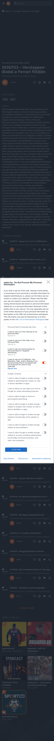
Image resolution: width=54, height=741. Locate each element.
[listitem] (27, 327)
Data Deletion (9, 459)
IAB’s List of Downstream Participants (30, 319)
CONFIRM (16, 450)
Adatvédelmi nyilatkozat (41, 459)
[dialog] (27, 370)
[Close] (49, 282)
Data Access (23, 459)
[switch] (44, 332)
